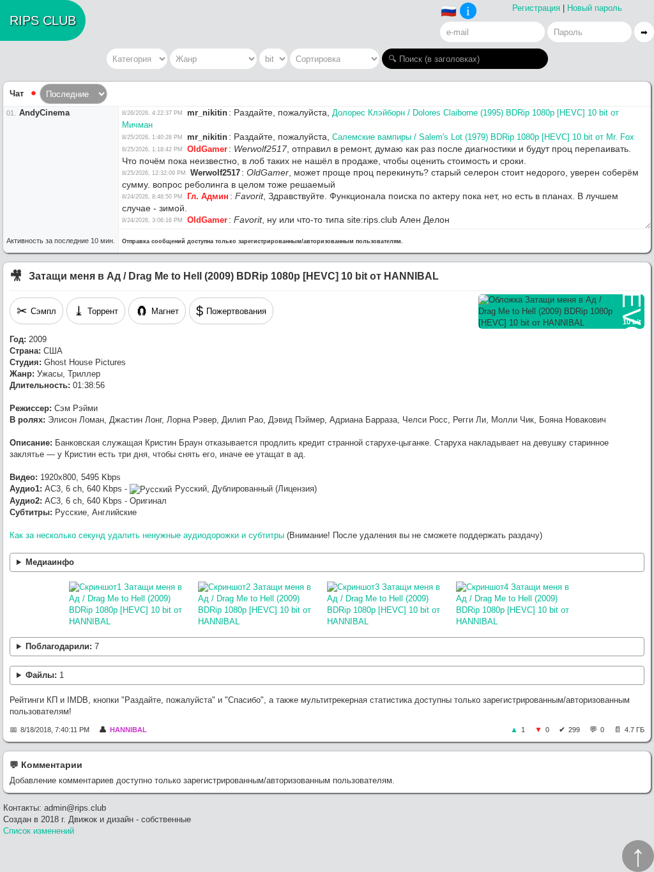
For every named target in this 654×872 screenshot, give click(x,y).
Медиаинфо (50, 562)
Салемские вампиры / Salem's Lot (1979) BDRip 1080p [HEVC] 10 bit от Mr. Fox (483, 137)
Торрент (95, 311)
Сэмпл (36, 311)
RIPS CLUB (43, 20)
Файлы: (45, 675)
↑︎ (638, 856)
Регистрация (536, 8)
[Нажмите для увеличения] (130, 605)
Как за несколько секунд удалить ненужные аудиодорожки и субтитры (147, 535)
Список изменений (38, 831)
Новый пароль (594, 8)
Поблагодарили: (62, 646)
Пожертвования (231, 311)
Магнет (157, 311)
